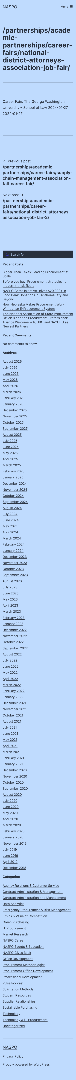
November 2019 (15, 843)
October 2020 (13, 782)
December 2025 (15, 410)
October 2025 (13, 422)
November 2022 (15, 636)
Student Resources (17, 995)
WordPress (42, 1064)
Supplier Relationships (19, 1001)
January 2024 (13, 550)
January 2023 (13, 624)
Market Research (15, 934)
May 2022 (10, 672)
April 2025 (10, 459)
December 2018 (14, 868)
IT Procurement (14, 928)
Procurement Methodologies (24, 965)
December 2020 (15, 770)
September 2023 (15, 575)
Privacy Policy (13, 1056)
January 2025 (13, 477)
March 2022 (12, 685)
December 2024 (15, 483)
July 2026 (10, 367)
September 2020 (15, 788)
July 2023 (10, 587)
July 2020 (10, 801)
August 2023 (12, 581)
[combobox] (38, 254)
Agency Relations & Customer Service (31, 885)
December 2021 (14, 703)
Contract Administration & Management (33, 892)
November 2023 (15, 563)
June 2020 (11, 807)
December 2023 (15, 557)
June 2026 (11, 373)
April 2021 (10, 746)
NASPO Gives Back (17, 953)
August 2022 (12, 654)
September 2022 (15, 648)
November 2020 (15, 776)
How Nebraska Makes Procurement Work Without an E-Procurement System (33, 306)
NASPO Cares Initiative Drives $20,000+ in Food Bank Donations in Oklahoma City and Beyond (35, 295)
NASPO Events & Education (23, 946)
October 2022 (13, 642)
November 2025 (15, 416)
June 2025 (11, 447)
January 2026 (13, 404)
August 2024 (12, 508)
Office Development (18, 959)
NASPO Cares (13, 940)
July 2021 (10, 727)
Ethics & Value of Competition (25, 916)
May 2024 (10, 526)
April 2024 (10, 532)
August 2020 (12, 794)
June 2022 (11, 666)
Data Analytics (13, 904)
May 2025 (10, 453)
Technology (11, 1014)
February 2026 (14, 398)
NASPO (10, 6)
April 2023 (10, 605)
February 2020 (14, 831)
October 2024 (13, 496)
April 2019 (10, 862)
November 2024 (15, 489)
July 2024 (10, 514)
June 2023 (11, 593)
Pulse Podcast (13, 983)
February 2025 (14, 471)
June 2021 (10, 733)
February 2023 (14, 618)
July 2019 (10, 849)
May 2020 (10, 813)
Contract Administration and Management (34, 898)
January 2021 (13, 764)
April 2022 (10, 679)
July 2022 (10, 660)
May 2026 (10, 380)
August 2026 (12, 361)
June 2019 (10, 855)
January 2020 (13, 837)
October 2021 (13, 715)
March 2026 (12, 392)
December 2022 (15, 630)
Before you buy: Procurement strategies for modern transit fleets (35, 283)
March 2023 (12, 611)
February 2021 (13, 758)
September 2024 (15, 502)
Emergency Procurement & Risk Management (37, 910)
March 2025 (12, 465)
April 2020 (10, 819)
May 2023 (10, 599)
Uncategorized (14, 1026)
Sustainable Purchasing (20, 1007)
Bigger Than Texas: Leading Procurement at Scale (36, 274)
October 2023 (13, 569)
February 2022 (14, 691)
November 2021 (15, 709)
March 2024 (12, 538)
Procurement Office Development (28, 971)
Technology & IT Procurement (25, 1020)
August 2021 (12, 721)
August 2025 (12, 434)
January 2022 (13, 697)
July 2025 (10, 441)
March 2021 (11, 752)
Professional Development (22, 977)
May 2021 (10, 739)
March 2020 (12, 825)
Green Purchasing (16, 922)
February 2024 (14, 544)
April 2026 (10, 386)
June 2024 (11, 520)
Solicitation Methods (18, 989)
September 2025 (15, 428)
